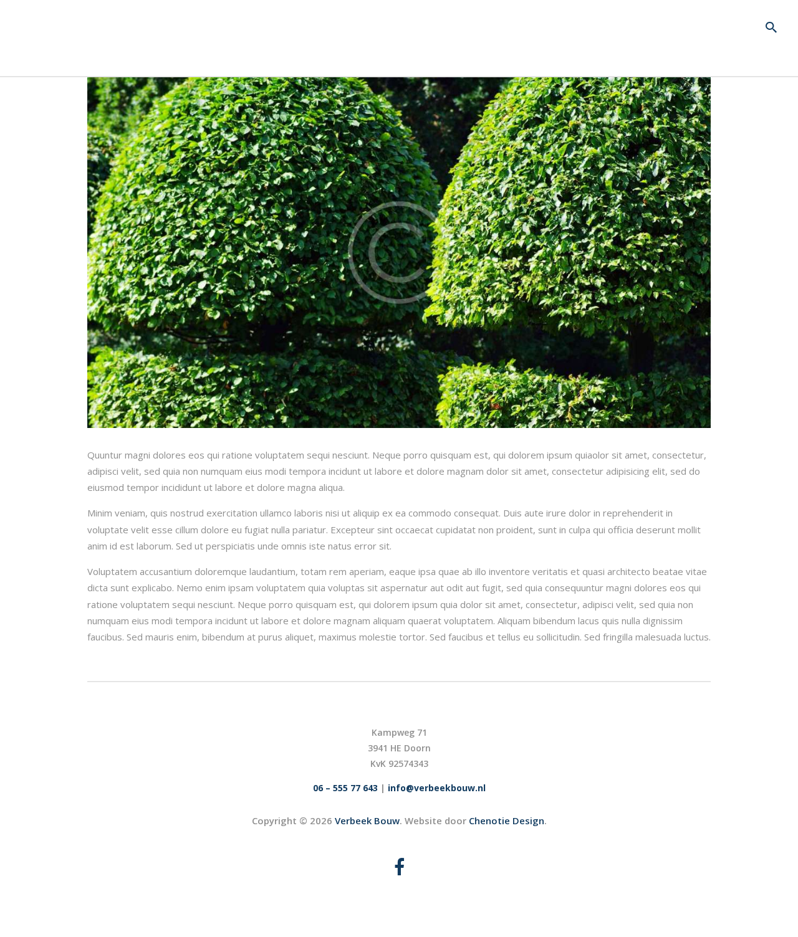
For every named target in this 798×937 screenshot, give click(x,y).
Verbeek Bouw (367, 820)
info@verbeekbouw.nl (437, 788)
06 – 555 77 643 (345, 788)
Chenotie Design (506, 820)
